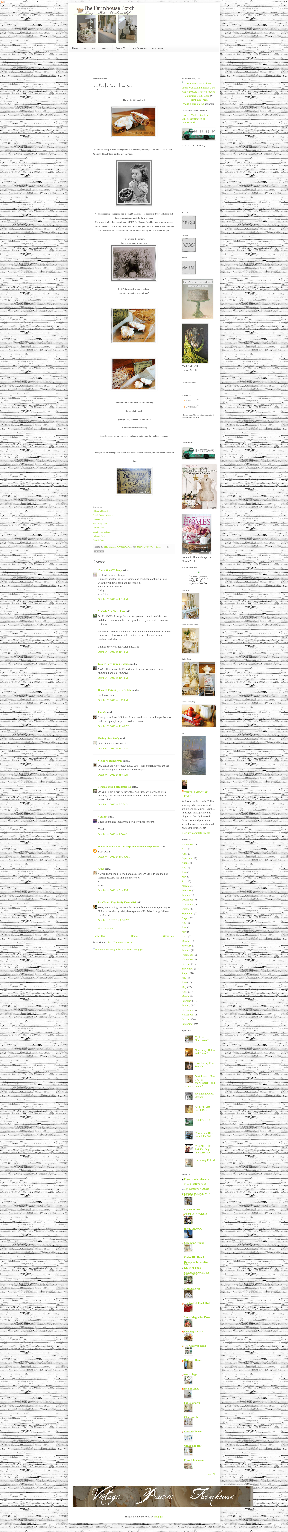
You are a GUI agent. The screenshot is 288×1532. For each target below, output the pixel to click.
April (184, 849)
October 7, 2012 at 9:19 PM (113, 700)
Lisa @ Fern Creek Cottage (114, 664)
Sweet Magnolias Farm (197, 1317)
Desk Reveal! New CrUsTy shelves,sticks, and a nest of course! (200, 1081)
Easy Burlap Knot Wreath (204, 1064)
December (187, 899)
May (184, 876)
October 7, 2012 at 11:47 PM (113, 726)
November (187, 844)
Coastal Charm (193, 1431)
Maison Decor (192, 1288)
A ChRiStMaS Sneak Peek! (202, 1108)
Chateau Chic (192, 1417)
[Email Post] (167, 546)
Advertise (157, 48)
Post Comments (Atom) (120, 942)
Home (75, 48)
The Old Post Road (195, 1346)
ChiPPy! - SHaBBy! (195, 1214)
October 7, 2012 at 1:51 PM (113, 678)
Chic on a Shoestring (101, 511)
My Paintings (139, 48)
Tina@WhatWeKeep (110, 570)
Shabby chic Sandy (108, 738)
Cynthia (102, 816)
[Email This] (95, 551)
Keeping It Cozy (193, 1331)
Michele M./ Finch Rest (111, 611)
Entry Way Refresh (205, 1160)
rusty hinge (190, 1374)
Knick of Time (99, 536)
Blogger (158, 1516)
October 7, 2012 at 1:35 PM (113, 599)
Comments (191, 406)
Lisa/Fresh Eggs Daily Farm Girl (117, 902)
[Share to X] (99, 551)
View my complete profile (196, 833)
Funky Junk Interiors (196, 1179)
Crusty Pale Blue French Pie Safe (204, 1134)
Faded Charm (98, 527)
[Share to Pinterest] (103, 551)
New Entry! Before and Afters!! (205, 1051)
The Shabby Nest (100, 523)
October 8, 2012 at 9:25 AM (113, 804)
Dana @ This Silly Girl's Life (114, 690)
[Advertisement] (80, 84)
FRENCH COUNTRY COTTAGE (196, 1273)
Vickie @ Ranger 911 (110, 761)
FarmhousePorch (199, 99)
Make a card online (193, 104)
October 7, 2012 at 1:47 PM (113, 651)
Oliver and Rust (193, 1445)
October (186, 909)
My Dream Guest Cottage (204, 1095)
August (185, 863)
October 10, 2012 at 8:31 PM (113, 920)
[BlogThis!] (97, 551)
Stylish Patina (192, 1209)
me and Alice (191, 1388)
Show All (211, 1473)
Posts (188, 400)
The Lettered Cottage (196, 1188)
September (187, 858)
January (186, 895)
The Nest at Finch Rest (197, 1303)
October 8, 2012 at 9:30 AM (113, 834)
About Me (121, 48)
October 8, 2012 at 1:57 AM (113, 748)
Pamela (102, 712)
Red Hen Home (193, 1360)
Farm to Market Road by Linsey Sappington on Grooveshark (195, 118)
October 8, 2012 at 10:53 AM (114, 856)
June (184, 872)
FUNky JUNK (202, 1120)
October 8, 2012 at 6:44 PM (113, 890)
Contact (105, 48)
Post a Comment (105, 928)
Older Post (168, 936)
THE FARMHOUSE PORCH (196, 794)
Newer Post (99, 936)
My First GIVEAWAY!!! (203, 1038)
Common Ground (100, 519)
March (185, 886)
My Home (89, 48)
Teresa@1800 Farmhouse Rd (114, 787)
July (184, 867)
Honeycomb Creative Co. (196, 1263)
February (186, 890)
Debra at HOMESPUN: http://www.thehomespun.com (129, 846)
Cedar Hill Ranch (194, 1257)
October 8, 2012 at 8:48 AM (113, 774)
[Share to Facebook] (101, 551)
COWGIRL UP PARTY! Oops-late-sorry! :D (203, 1149)
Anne (101, 869)
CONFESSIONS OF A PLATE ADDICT (197, 1194)
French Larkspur (194, 1460)
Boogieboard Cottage (101, 531)
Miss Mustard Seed (195, 1184)
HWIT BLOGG (193, 1228)
